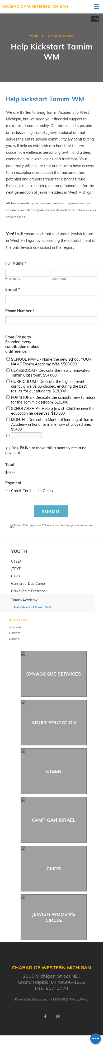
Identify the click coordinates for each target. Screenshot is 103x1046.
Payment (13, 483)
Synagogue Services (53, 674)
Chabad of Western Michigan (35, 6)
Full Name (15, 263)
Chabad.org (40, 999)
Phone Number (19, 311)
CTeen (54, 771)
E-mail (12, 289)
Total (9, 464)
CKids (53, 869)
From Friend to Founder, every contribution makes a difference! (22, 344)
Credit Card (21, 490)
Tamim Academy (61, 36)
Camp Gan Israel (54, 820)
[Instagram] (58, 1016)
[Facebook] (45, 1016)
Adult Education (53, 722)
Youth (33, 36)
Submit (51, 511)
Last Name (59, 278)
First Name (12, 278)
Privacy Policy (78, 999)
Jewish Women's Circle (53, 917)
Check (48, 490)
